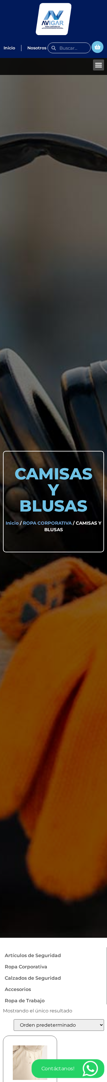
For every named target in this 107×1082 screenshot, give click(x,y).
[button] (98, 65)
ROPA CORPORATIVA (47, 523)
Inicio (12, 523)
